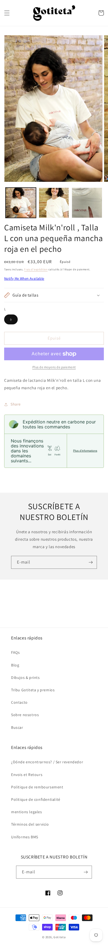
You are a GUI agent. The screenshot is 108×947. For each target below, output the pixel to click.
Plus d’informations (85, 450)
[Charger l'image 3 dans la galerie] (87, 203)
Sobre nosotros (25, 714)
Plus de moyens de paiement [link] (54, 367)
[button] (7, 13)
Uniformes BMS (24, 836)
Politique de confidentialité (35, 799)
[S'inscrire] (90, 562)
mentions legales (26, 811)
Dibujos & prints (25, 677)
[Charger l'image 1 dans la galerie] (21, 203)
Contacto (19, 702)
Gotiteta (59, 937)
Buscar (17, 727)
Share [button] (16, 404)
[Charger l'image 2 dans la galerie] (54, 203)
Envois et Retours (26, 774)
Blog (15, 665)
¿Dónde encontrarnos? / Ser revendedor (47, 761)
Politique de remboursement (37, 787)
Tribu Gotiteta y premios (33, 689)
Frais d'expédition (36, 269)
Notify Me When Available (24, 278)
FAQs (15, 652)
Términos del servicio (30, 824)
